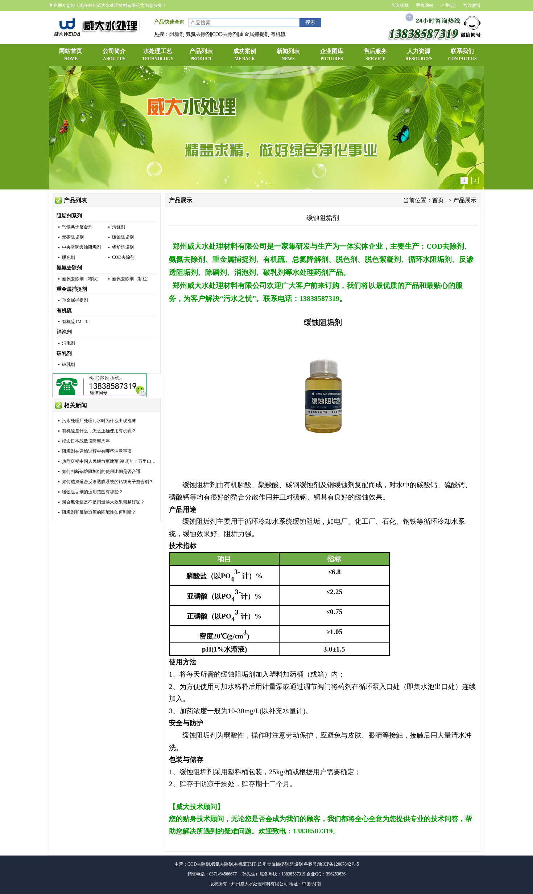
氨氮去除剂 (69, 267)
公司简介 (114, 54)
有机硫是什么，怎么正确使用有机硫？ (99, 430)
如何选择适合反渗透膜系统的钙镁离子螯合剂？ (107, 481)
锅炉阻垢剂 (123, 247)
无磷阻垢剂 (73, 237)
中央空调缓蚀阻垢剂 (81, 247)
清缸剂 (118, 226)
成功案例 (244, 54)
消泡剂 (64, 332)
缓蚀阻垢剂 (123, 237)
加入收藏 (400, 5)
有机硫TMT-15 (76, 321)
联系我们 (462, 54)
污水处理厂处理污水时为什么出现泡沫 (99, 420)
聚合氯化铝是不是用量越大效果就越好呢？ (103, 502)
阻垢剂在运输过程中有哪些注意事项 (97, 451)
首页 (438, 200)
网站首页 (70, 54)
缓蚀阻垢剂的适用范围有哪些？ (92, 491)
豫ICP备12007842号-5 (338, 864)
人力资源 (419, 54)
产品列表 (201, 54)
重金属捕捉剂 (72, 289)
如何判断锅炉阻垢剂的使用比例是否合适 (101, 471)
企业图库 (331, 54)
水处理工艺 (158, 54)
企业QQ (448, 5)
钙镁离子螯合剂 (77, 226)
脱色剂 (68, 257)
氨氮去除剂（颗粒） (131, 278)
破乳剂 (64, 353)
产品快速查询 (169, 22)
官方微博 (471, 5)
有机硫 (64, 310)
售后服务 (375, 54)
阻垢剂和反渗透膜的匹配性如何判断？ (99, 512)
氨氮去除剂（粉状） (81, 278)
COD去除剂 (123, 257)
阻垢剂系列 (69, 216)
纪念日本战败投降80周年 (86, 441)
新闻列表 (288, 54)
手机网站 (424, 5)
